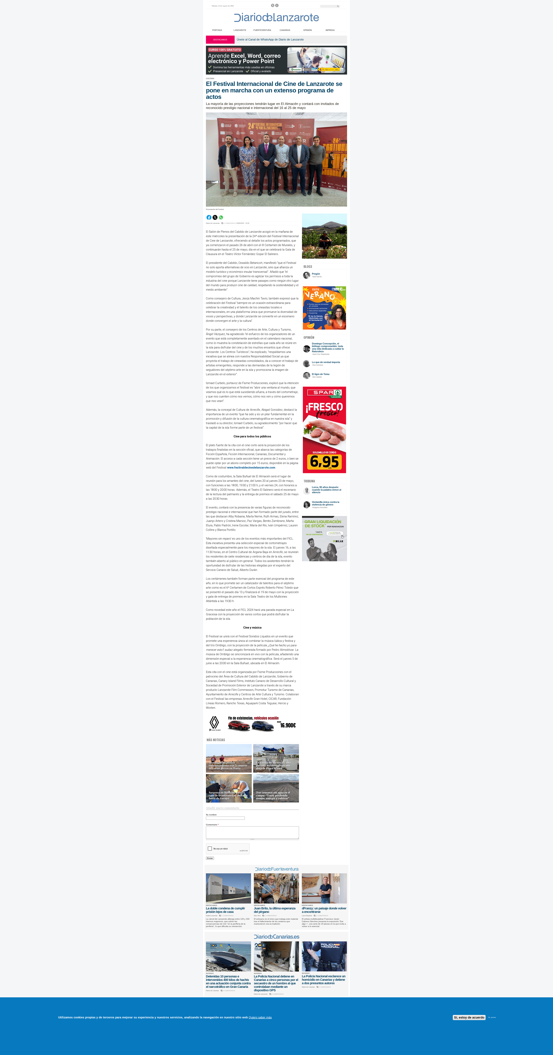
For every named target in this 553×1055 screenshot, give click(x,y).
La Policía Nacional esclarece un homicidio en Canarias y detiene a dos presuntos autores (323, 979)
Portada (217, 30)
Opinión (307, 30)
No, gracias (492, 1017)
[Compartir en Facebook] (209, 219)
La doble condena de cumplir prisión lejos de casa (225, 910)
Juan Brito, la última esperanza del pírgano (274, 910)
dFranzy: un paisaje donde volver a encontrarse (324, 910)
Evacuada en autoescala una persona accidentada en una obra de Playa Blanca (273, 765)
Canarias (285, 30)
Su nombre (211, 815)
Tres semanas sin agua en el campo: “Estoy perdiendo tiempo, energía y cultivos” (273, 795)
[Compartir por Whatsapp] (221, 219)
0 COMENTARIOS (230, 223)
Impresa (330, 30)
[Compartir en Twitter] (215, 219)
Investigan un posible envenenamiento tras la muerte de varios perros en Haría (228, 765)
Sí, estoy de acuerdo (469, 1017)
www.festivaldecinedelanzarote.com (251, 467)
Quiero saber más (260, 1017)
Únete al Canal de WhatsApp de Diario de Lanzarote (270, 39)
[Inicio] (276, 22)
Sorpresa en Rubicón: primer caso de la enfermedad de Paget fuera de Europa (228, 795)
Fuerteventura (262, 30)
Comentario (212, 824)
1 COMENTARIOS (227, 915)
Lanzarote (240, 30)
